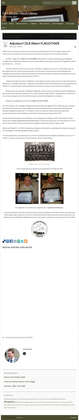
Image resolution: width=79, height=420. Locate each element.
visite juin (68, 405)
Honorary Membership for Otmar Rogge (19, 381)
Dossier (64, 399)
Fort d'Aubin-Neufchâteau (19, 13)
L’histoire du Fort (21, 23)
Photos (71, 402)
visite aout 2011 (45, 405)
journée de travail (49, 402)
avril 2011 (19, 399)
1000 (5, 399)
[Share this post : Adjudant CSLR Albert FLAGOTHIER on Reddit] (15, 241)
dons (60, 399)
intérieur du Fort (40, 402)
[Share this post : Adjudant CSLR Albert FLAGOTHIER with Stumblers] (18, 241)
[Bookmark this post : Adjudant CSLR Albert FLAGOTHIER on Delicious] (4, 241)
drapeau (9, 401)
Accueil (4, 23)
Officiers (20, 46)
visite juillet (63, 405)
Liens (3, 28)
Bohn (29, 399)
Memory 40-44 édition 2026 (14, 377)
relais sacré (13, 405)
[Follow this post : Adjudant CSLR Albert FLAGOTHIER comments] (25, 241)
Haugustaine (32, 402)
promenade (7, 405)
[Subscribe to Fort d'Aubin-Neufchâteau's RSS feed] (3, 2)
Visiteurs (14, 407)
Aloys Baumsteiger (11, 399)
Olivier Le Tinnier (59, 402)
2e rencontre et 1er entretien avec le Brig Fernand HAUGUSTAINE (18, 36)
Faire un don (70, 23)
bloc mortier (25, 399)
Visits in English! (57, 23)
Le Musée (33, 23)
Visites (11, 23)
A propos (74, 417)
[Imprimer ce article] (75, 47)
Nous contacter (45, 23)
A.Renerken (19, 417)
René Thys (19, 405)
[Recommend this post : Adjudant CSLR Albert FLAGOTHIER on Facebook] (11, 241)
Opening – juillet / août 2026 (14, 386)
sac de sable (26, 405)
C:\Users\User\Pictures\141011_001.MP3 (19, 337)
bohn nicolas (34, 399)
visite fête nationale (54, 405)
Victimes (35, 405)
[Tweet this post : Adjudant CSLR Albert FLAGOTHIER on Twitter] (22, 241)
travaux (31, 405)
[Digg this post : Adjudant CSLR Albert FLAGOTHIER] (7, 241)
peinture (66, 402)
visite (39, 405)
